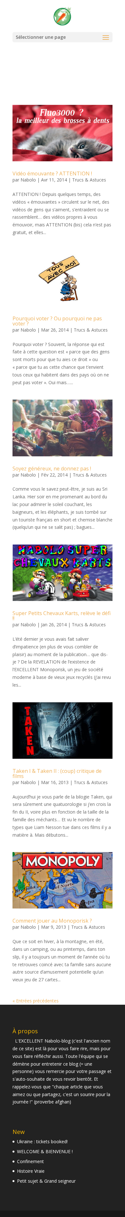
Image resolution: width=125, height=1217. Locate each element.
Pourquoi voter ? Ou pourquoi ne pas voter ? (57, 321)
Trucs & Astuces (89, 180)
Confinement (30, 1161)
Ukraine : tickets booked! (42, 1141)
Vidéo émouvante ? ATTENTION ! (52, 173)
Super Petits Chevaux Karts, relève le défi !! (62, 616)
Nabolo (28, 180)
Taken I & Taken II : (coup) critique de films (57, 773)
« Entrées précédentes (36, 1001)
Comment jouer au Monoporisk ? (52, 920)
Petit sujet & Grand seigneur (46, 1181)
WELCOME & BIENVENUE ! (45, 1151)
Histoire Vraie (31, 1171)
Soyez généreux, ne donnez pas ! (52, 468)
